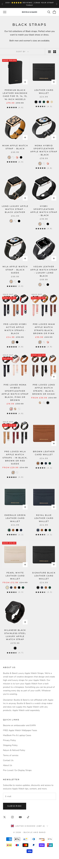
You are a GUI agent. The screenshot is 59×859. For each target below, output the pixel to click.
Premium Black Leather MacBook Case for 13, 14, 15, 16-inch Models (15, 94)
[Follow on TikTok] (28, 817)
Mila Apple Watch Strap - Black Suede (15, 269)
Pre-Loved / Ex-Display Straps (17, 770)
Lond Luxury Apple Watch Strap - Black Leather (15, 209)
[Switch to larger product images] (49, 52)
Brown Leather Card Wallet (44, 453)
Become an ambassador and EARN (19, 725)
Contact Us (8, 760)
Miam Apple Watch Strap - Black (15, 147)
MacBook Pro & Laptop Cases (17, 735)
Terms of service (10, 755)
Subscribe (14, 806)
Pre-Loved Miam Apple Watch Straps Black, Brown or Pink (44, 328)
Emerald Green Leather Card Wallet (15, 518)
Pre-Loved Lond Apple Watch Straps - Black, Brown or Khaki (43, 389)
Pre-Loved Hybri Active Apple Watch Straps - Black (15, 328)
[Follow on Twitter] (4, 817)
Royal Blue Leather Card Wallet (44, 518)
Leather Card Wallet (44, 91)
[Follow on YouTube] (20, 817)
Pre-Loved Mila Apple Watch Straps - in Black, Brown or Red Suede (15, 457)
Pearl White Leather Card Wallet (15, 576)
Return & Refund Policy (14, 750)
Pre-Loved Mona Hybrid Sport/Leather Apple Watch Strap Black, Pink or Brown (15, 392)
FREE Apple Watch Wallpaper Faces (20, 730)
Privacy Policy (9, 740)
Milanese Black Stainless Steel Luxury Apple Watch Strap (15, 634)
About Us (7, 765)
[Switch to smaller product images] (54, 52)
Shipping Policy (10, 745)
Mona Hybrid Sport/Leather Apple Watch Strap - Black (43, 150)
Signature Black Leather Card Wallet (44, 576)
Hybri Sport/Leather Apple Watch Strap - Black (43, 210)
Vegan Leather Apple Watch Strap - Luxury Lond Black (43, 271)
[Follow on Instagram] (12, 817)
